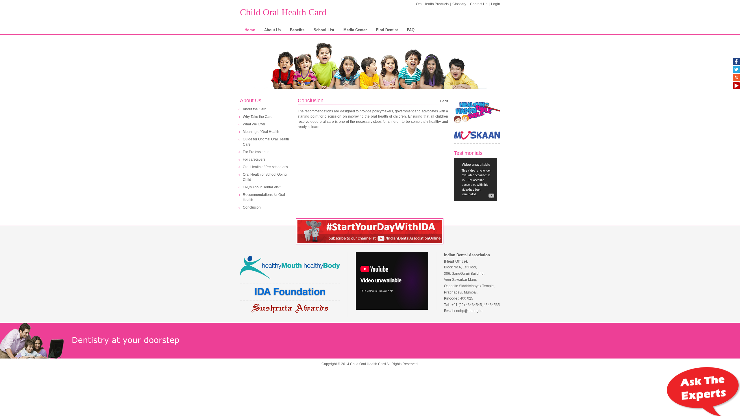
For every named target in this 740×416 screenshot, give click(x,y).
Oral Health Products (432, 4)
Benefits (297, 30)
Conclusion (252, 207)
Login (495, 4)
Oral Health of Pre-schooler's (265, 167)
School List (324, 30)
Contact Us (478, 4)
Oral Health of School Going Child (265, 177)
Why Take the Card (258, 117)
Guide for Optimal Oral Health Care (266, 141)
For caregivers (254, 159)
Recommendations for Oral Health (264, 197)
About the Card (255, 109)
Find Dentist (387, 30)
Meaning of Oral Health (261, 132)
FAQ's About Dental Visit (261, 187)
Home (250, 30)
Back (444, 101)
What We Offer (254, 124)
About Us (272, 30)
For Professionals (256, 152)
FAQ (411, 30)
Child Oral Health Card (283, 12)
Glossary (459, 4)
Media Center (355, 30)
